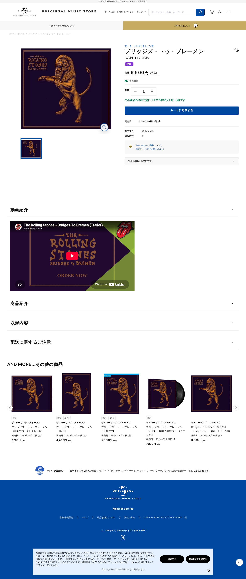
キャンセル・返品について (149, 145)
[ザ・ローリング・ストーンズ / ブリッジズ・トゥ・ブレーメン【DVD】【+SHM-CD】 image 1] (66, 89)
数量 (127, 90)
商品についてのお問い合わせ (150, 149)
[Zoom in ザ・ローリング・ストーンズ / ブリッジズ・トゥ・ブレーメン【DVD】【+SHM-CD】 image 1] (104, 127)
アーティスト (110, 12)
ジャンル (129, 12)
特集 (121, 12)
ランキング (141, 12)
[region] (61, 25)
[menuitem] (66, 162)
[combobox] (177, 11)
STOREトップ (14, 34)
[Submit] (200, 12)
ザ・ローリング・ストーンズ (33, 34)
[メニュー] (228, 12)
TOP (239, 563)
